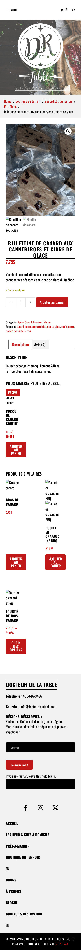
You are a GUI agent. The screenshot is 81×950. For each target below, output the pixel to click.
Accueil (12, 823)
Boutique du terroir (23, 857)
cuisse (71, 326)
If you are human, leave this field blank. (31, 776)
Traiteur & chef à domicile (27, 834)
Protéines (37, 322)
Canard (28, 322)
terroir (28, 331)
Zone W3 (62, 943)
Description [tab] (20, 344)
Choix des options (16, 646)
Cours (11, 879)
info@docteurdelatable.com (38, 706)
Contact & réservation (24, 913)
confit (64, 326)
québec (9, 331)
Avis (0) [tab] (40, 344)
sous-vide (18, 331)
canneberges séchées (35, 326)
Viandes (47, 322)
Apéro (21, 322)
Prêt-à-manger (17, 845)
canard (20, 326)
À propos (13, 891)
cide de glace (53, 326)
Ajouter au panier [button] (16, 450)
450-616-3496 (32, 696)
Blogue (11, 902)
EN (7, 868)
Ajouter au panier (52, 302)
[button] (73, 10)
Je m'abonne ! (19, 765)
